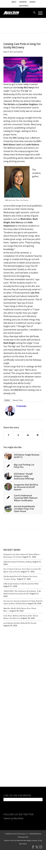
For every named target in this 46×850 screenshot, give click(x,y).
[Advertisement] (22, 646)
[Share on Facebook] (8, 435)
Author (7, 400)
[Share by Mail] (37, 435)
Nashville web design (24, 840)
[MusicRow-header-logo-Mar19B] (19, 13)
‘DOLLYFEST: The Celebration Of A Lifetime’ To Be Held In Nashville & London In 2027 (22, 592)
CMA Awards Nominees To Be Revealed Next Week (20, 583)
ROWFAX (33, 2)
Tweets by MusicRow (13, 818)
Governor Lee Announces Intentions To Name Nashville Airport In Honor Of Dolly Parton (22, 602)
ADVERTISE (23, 2)
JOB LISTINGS (23, 6)
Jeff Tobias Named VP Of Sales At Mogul (17, 561)
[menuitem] (14, 2)
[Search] (33, 13)
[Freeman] (10, 415)
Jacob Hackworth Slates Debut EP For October (20, 623)
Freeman (19, 52)
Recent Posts (18, 400)
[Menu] (39, 13)
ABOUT (14, 2)
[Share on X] (18, 435)
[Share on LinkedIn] (28, 435)
